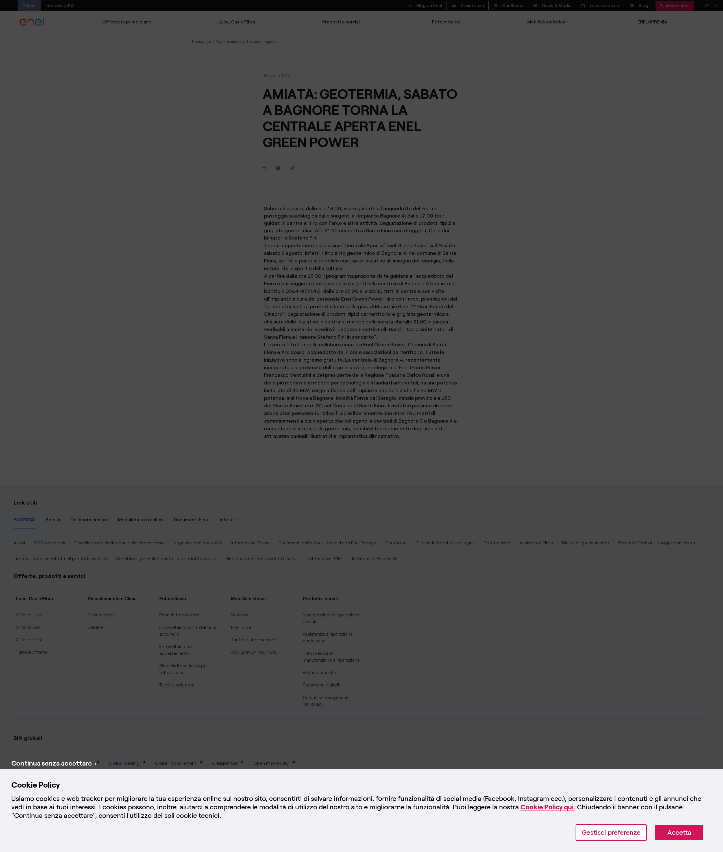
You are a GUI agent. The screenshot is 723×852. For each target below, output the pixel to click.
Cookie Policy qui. (548, 807)
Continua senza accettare (51, 763)
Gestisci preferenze (611, 832)
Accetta (679, 832)
